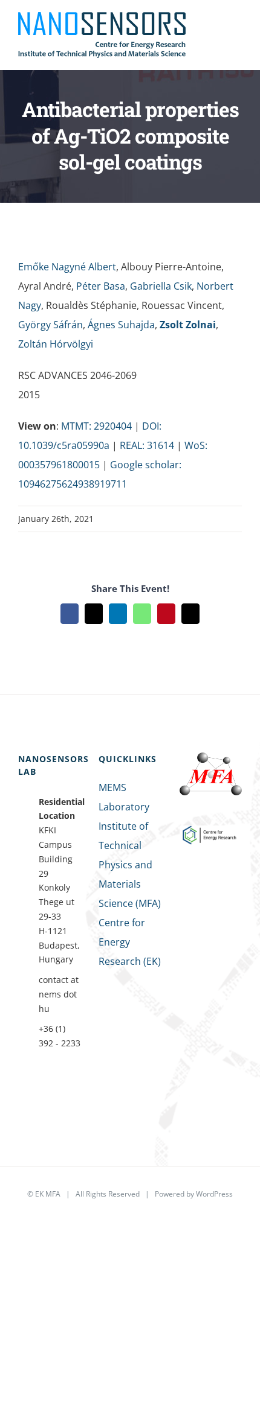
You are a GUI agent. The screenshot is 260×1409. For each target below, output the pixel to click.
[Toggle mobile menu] (237, 29)
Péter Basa (100, 286)
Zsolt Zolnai (188, 324)
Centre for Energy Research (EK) (130, 942)
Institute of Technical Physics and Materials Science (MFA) (130, 864)
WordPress (214, 1194)
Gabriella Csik (161, 286)
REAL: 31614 (147, 445)
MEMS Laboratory (124, 797)
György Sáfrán (50, 324)
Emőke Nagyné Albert (67, 266)
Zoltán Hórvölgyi (55, 344)
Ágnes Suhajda (121, 324)
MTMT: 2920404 (96, 426)
